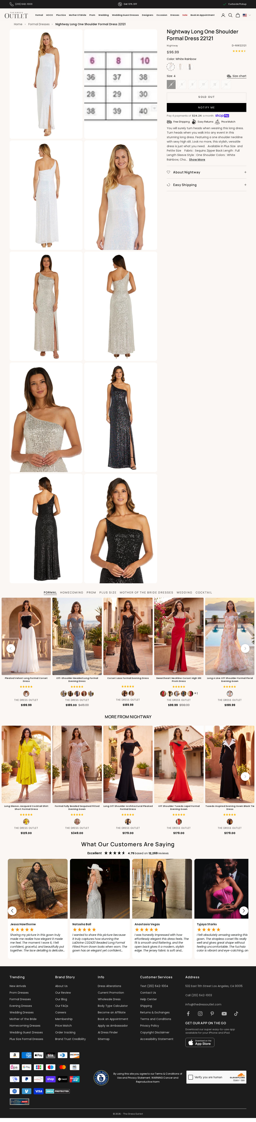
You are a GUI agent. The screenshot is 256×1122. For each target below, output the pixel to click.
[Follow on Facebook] (188, 1013)
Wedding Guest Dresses (125, 15)
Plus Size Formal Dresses (26, 1039)
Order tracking (65, 1032)
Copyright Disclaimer (154, 1032)
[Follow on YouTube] (224, 1013)
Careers (60, 1012)
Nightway (172, 45)
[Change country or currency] (247, 15)
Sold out (206, 97)
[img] (127, 686)
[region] (128, 911)
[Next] (245, 648)
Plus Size (61, 15)
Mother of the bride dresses (146, 592)
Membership (64, 1019)
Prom (92, 15)
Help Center (148, 999)
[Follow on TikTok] (236, 1013)
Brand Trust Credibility (70, 1039)
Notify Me (206, 107)
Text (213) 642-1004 (154, 986)
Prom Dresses (19, 993)
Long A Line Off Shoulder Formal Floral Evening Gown (230, 680)
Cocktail (204, 592)
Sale (184, 15)
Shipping (146, 1006)
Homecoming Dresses (25, 1026)
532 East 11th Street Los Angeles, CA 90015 (214, 986)
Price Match (63, 1026)
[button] (26, 686)
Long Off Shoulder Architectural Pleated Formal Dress (128, 808)
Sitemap (104, 1039)
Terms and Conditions (155, 1019)
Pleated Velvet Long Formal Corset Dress (26, 680)
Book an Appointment (113, 1019)
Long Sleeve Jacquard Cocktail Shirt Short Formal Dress (26, 808)
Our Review (63, 993)
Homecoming (71, 592)
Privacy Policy (149, 1026)
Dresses (174, 15)
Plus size (108, 592)
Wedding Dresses (22, 1012)
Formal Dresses (39, 24)
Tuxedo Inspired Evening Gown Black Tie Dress (229, 808)
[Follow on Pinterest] (212, 1013)
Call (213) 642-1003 (198, 995)
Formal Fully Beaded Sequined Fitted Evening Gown (77, 808)
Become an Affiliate (112, 1012)
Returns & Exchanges (155, 1012)
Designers (147, 15)
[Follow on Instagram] (200, 1013)
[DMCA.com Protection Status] (58, 1091)
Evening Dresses (21, 1006)
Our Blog (61, 999)
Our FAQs (61, 1006)
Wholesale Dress (109, 999)
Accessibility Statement (156, 1039)
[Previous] (10, 648)
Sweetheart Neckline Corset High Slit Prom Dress (178, 680)
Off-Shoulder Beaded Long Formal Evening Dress (77, 680)
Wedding (103, 15)
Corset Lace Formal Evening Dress (128, 678)
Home (18, 24)
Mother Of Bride (77, 15)
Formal (39, 15)
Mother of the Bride (23, 1019)
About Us (61, 986)
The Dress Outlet (26, 700)
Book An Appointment (203, 15)
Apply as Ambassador (113, 1026)
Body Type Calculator (113, 1006)
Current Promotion (111, 993)
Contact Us (148, 993)
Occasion (161, 15)
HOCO (49, 15)
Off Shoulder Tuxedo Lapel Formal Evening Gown (179, 808)
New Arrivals (18, 986)
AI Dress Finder (108, 1032)
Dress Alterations (109, 986)
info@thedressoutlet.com (203, 1004)
